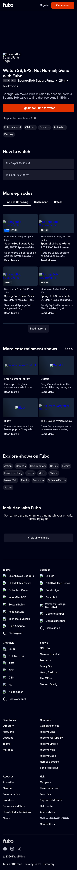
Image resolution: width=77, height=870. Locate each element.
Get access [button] (62, 5)
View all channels (38, 537)
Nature (54, 473)
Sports (8, 487)
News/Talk (10, 480)
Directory (49, 864)
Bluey (7, 421)
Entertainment (12, 127)
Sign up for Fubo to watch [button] (39, 108)
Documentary (38, 466)
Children (30, 127)
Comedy (45, 127)
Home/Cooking (13, 473)
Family (66, 466)
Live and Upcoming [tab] (17, 202)
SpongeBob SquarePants (19, 243)
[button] (20, 261)
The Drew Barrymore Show (56, 421)
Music (42, 473)
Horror (30, 473)
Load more (36, 328)
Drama (54, 466)
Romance (38, 480)
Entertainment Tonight (17, 378)
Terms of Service (12, 864)
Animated (59, 127)
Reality (25, 480)
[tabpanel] (38, 271)
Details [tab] (58, 202)
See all (69, 349)
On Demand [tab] (41, 202)
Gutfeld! (45, 378)
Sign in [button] (44, 5)
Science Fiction (57, 480)
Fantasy (8, 134)
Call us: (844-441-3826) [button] (54, 818)
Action (8, 466)
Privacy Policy (33, 864)
